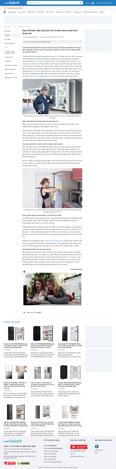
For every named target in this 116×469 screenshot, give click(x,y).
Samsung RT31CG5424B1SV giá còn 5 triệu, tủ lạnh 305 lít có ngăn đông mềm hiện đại (70, 345)
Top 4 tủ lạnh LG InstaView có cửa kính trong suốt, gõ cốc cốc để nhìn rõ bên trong (42, 384)
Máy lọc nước (9, 73)
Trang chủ (7, 26)
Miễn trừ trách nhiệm (50, 456)
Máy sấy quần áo (10, 43)
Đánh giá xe (76, 12)
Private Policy (99, 450)
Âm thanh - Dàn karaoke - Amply (9, 52)
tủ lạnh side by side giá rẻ (53, 241)
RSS (96, 453)
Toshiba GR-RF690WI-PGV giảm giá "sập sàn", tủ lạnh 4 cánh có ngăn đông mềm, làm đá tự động (69, 424)
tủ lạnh (57, 56)
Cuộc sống (21, 12)
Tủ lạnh (28, 26)
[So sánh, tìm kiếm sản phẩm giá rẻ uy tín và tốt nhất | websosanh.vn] (12, 3)
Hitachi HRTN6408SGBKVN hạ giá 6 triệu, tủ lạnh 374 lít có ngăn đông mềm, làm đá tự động (42, 345)
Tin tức (14, 26)
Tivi (6, 47)
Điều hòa (7, 31)
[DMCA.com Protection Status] (23, 463)
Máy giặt (7, 39)
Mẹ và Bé (49, 12)
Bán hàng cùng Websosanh (104, 3)
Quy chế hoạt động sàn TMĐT (53, 462)
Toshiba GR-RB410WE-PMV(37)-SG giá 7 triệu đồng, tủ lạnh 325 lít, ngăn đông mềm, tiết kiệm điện (16, 424)
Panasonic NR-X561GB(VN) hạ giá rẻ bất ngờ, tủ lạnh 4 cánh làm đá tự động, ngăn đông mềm (15, 345)
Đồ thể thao (40, 12)
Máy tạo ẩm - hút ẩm (11, 77)
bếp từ (78, 229)
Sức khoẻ (68, 12)
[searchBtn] (81, 2)
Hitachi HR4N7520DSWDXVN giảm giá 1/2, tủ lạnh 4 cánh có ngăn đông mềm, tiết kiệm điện (70, 384)
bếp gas (67, 229)
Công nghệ (11, 12)
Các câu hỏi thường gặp (51, 451)
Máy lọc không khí (10, 69)
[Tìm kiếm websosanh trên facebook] (97, 446)
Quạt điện (8, 61)
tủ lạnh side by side (40, 61)
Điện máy (31, 12)
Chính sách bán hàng (50, 454)
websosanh (33, 76)
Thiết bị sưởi (9, 57)
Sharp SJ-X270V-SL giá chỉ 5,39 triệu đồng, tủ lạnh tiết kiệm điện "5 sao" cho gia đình (42, 424)
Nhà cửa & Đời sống (90, 12)
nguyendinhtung (76, 269)
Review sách (59, 12)
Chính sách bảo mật (50, 459)
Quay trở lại (34, 312)
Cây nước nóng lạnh (11, 65)
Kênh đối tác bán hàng (77, 456)
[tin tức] (5, 12)
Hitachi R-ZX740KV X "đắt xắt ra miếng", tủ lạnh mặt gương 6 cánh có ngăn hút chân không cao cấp (15, 385)
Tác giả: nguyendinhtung (30, 37)
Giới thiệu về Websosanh (77, 451)
